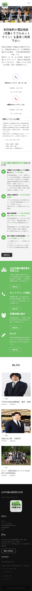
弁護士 (6, 398)
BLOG (2, 529)
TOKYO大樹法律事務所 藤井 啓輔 (15, 402)
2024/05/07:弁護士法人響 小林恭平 (10, 542)
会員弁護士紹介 (5, 527)
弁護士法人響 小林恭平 (11, 439)
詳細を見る (3, 20)
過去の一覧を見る (8, 551)
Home (3, 521)
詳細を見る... (13, 404)
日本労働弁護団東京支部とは (8, 525)
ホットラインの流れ (6, 523)
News (6, 467)
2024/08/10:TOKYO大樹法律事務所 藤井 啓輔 (13, 539)
